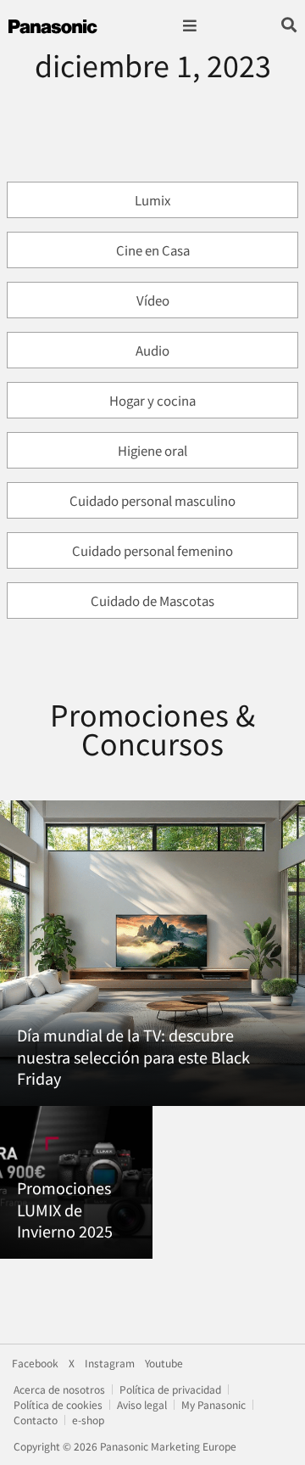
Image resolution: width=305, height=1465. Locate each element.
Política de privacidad (170, 1389)
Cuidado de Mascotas (152, 600)
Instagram (110, 1363)
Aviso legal (142, 1404)
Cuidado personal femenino (152, 550)
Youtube (164, 1363)
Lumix (152, 200)
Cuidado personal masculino (152, 500)
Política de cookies (58, 1404)
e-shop (88, 1419)
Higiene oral (152, 450)
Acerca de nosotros (59, 1389)
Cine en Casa (153, 250)
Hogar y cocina (152, 400)
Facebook (35, 1363)
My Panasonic (213, 1404)
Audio (152, 350)
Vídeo (152, 300)
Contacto (36, 1419)
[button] (189, 25)
